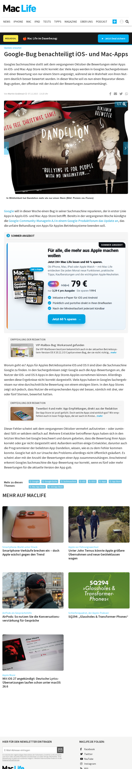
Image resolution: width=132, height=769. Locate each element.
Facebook (89, 749)
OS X (93, 481)
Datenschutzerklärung (10, 760)
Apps (104, 481)
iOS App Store (57, 486)
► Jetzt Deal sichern (113, 38)
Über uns (86, 21)
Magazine (71, 21)
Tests (47, 21)
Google (9, 211)
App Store (116, 481)
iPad (37, 21)
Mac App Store (38, 486)
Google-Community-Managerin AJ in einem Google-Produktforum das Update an (63, 221)
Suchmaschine (69, 481)
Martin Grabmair (16, 93)
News (6, 21)
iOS (83, 481)
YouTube (88, 758)
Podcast (101, 21)
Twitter (88, 754)
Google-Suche (51, 481)
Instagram (90, 763)
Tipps (57, 21)
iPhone (18, 21)
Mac (28, 21)
